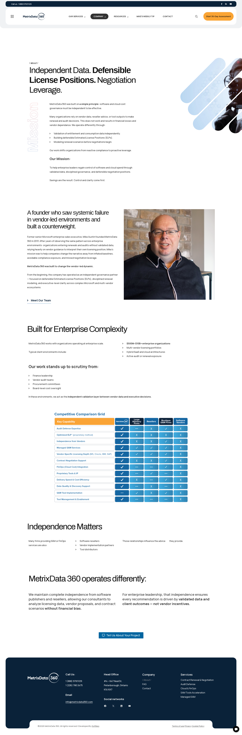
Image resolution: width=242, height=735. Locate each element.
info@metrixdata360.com (79, 701)
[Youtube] (231, 4)
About (147, 680)
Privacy (188, 726)
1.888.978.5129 (25, 4)
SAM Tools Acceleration (193, 692)
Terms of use (178, 726)
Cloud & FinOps (188, 688)
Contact (146, 688)
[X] (113, 706)
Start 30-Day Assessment (218, 16)
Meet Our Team (41, 300)
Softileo (95, 726)
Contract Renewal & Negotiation (197, 680)
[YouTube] (129, 706)
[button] (236, 729)
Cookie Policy (198, 726)
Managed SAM (188, 696)
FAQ (144, 684)
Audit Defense (188, 684)
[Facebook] (221, 4)
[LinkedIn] (226, 4)
